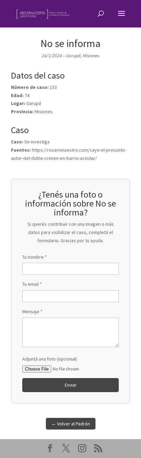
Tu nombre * (34, 257)
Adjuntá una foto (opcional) (49, 359)
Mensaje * (32, 311)
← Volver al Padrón (70, 424)
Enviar (70, 385)
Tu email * (32, 284)
